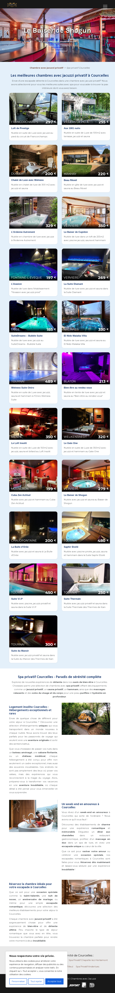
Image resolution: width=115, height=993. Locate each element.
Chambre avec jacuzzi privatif (46, 67)
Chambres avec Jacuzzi (83, 978)
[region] (36, 969)
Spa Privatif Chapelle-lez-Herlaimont (88, 960)
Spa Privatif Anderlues (87, 966)
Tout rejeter (36, 981)
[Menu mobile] (105, 5)
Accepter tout (54, 981)
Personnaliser (18, 981)
